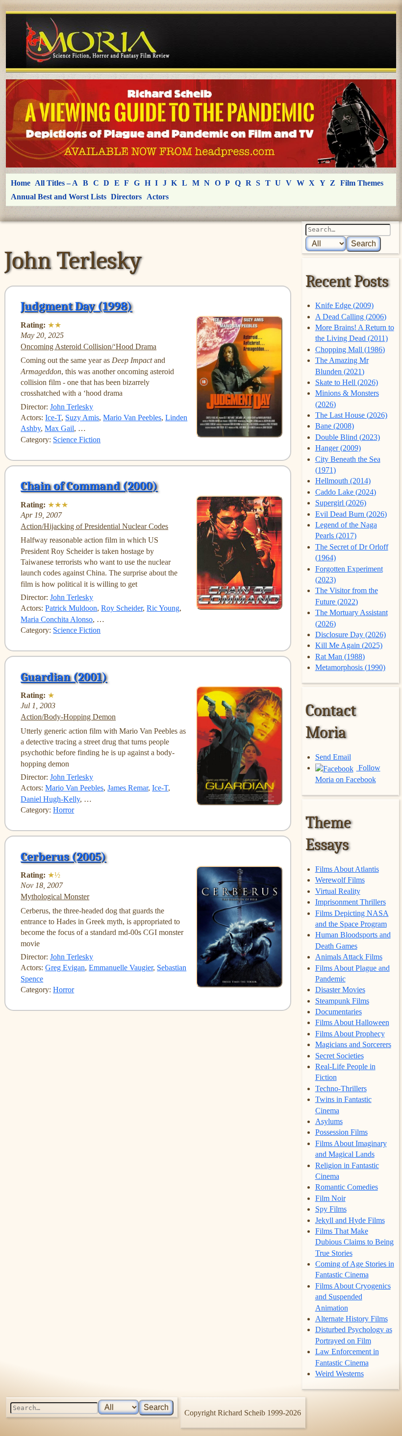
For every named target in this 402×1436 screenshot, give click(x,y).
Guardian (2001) (64, 677)
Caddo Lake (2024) (345, 492)
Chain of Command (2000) (89, 486)
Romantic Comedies (346, 1187)
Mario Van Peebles (132, 417)
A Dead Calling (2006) (350, 316)
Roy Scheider (122, 608)
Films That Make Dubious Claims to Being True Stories (354, 1242)
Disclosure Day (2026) (350, 634)
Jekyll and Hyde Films (350, 1220)
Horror (63, 810)
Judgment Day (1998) (76, 306)
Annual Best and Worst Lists (58, 196)
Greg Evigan (65, 967)
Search (363, 243)
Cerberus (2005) (63, 856)
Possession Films (341, 1132)
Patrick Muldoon (71, 608)
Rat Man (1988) (340, 656)
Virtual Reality (337, 891)
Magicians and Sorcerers (353, 1044)
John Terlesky (71, 407)
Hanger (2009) (338, 448)
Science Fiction (76, 439)
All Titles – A (56, 183)
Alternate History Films (351, 1319)
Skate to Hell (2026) (346, 382)
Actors (158, 196)
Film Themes (361, 183)
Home (20, 183)
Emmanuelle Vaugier (121, 967)
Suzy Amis (82, 417)
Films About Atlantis (347, 869)
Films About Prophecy (350, 1033)
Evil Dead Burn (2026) (351, 514)
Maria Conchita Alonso (57, 619)
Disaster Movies (340, 989)
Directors (126, 196)
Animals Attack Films (348, 957)
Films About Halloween (352, 1022)
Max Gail (59, 428)
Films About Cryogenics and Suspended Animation (353, 1297)
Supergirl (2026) (340, 503)
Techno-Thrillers (341, 1088)
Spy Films (331, 1209)
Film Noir (330, 1198)
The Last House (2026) (351, 415)
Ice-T (53, 417)
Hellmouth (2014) (343, 481)
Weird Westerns (339, 1373)
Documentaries (338, 1011)
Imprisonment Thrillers (350, 902)
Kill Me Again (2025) (348, 645)
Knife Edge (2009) (344, 305)
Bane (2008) (334, 426)
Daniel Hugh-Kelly (50, 799)
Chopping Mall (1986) (350, 349)
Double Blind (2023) (347, 437)
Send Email (333, 757)
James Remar (127, 788)
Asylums (329, 1121)
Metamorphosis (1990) (350, 667)
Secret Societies (339, 1056)
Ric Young (163, 608)
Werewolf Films (340, 880)
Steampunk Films (342, 1001)
